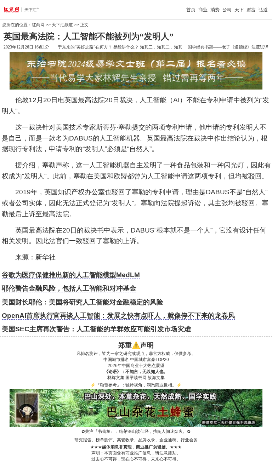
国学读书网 (136, 377)
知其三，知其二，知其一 (163, 47)
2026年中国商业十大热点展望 (136, 365)
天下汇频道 (62, 24)
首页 (191, 9)
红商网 (38, 24)
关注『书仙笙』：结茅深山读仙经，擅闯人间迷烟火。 (136, 431)
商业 (203, 9)
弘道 (263, 9)
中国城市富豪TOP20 (149, 359)
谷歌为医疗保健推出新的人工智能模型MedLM (71, 275)
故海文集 (156, 377)
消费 (215, 9)
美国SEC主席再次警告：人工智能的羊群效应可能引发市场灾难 (96, 329)
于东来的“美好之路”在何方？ (85, 47)
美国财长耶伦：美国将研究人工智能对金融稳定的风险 (82, 302)
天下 (239, 9)
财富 (251, 9)
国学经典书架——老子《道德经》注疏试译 (228, 47)
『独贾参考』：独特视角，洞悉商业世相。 (136, 385)
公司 (227, 9)
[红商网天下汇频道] (27, 9)
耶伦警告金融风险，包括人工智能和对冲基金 (69, 288)
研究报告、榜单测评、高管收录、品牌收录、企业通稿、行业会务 (136, 439)
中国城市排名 (116, 359)
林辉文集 (115, 377)
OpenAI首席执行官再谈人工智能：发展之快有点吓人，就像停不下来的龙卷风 (118, 315)
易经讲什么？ (126, 47)
